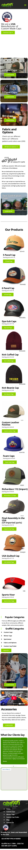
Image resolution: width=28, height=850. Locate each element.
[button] (25, 5)
